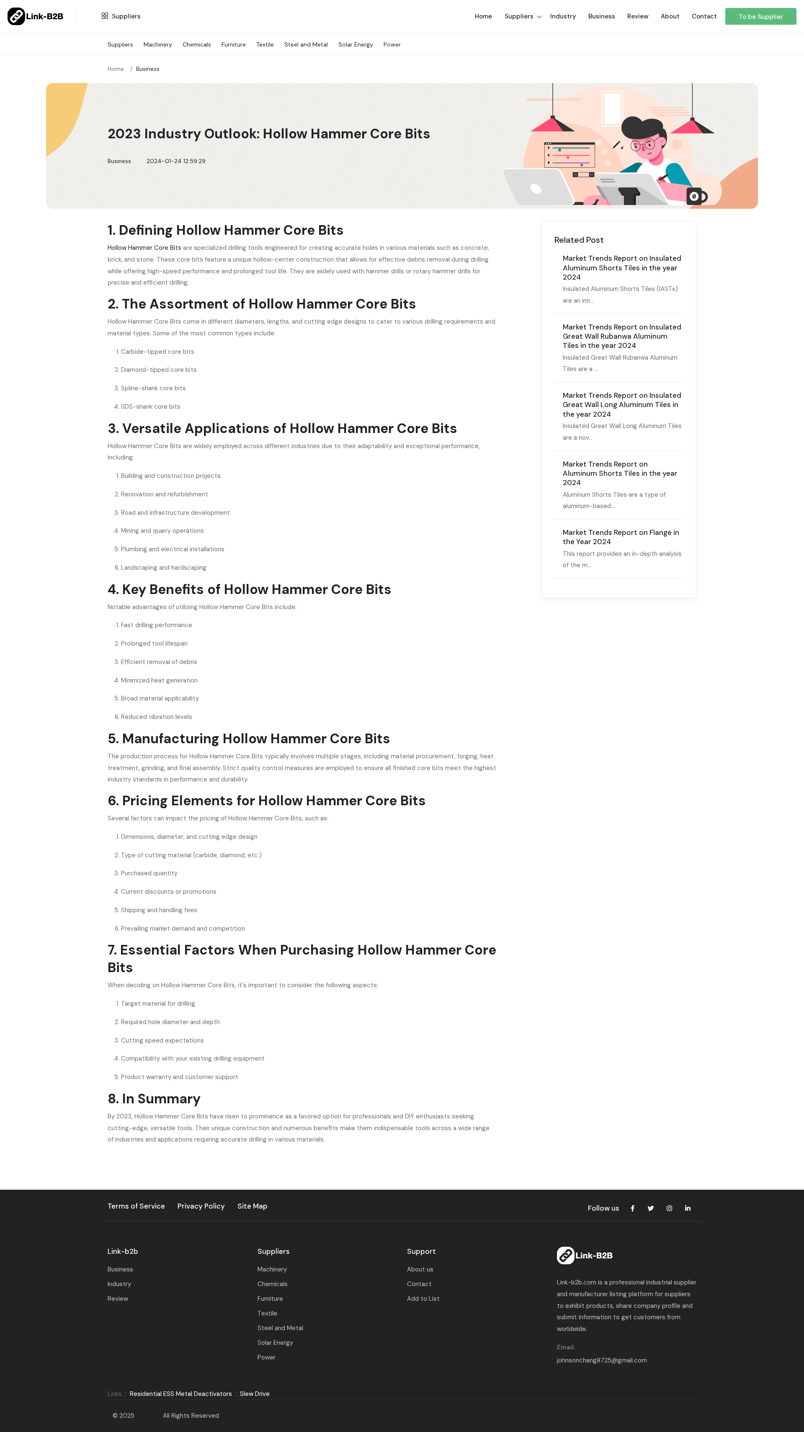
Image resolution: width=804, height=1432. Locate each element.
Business (601, 16)
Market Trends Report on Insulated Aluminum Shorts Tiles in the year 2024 (622, 268)
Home (116, 69)
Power (392, 44)
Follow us (603, 1208)
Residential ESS (152, 1394)
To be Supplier (761, 17)
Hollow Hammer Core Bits (144, 248)
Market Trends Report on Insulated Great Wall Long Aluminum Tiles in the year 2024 (622, 405)
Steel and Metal (306, 44)
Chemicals (197, 44)
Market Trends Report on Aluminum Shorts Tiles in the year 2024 (620, 473)
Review (638, 16)
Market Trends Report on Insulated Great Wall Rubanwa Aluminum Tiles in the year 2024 (622, 336)
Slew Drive (255, 1394)
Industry (563, 16)
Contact (704, 16)
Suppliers (125, 16)
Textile (265, 44)
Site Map (252, 1206)
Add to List (423, 1299)
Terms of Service (136, 1206)
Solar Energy (355, 44)
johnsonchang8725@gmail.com (602, 1360)
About (670, 16)
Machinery (158, 44)
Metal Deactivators (204, 1394)
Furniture (234, 44)
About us (420, 1269)
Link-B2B (148, 1415)
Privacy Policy (201, 1206)
